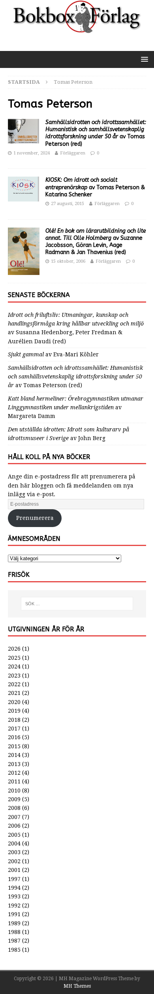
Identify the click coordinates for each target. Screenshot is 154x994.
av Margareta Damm (75, 407)
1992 (14, 905)
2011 (14, 781)
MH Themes (77, 986)
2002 (14, 861)
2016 (14, 737)
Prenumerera (35, 518)
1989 (14, 923)
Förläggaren (72, 153)
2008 (14, 808)
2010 (14, 790)
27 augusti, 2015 (67, 203)
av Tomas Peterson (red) (95, 133)
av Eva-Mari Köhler (53, 354)
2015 (14, 746)
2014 (14, 755)
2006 (14, 826)
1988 (14, 932)
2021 (14, 693)
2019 (14, 711)
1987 (14, 941)
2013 (14, 764)
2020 (14, 702)
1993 (14, 896)
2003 (14, 852)
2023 (14, 675)
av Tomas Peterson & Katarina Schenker (95, 187)
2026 (14, 649)
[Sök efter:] (77, 603)
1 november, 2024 (31, 153)
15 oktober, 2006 (68, 261)
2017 (14, 728)
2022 (14, 684)
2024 (14, 666)
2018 (14, 720)
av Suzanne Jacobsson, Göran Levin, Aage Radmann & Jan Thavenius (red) (95, 242)
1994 (14, 888)
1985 (14, 950)
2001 (14, 870)
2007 (14, 817)
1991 (14, 914)
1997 (14, 879)
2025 (14, 658)
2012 (14, 773)
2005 (14, 835)
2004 (14, 843)
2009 (14, 799)
